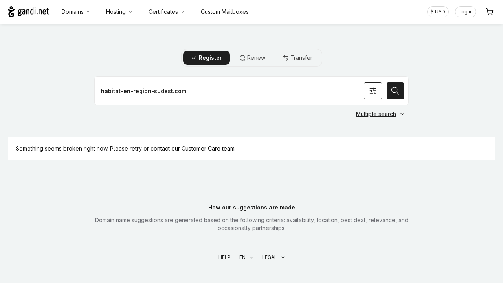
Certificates (163, 11)
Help (224, 257)
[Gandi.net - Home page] (28, 12)
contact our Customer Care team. (193, 148)
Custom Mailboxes (225, 11)
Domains (73, 11)
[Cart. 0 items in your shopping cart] (490, 12)
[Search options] (373, 90)
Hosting (116, 11)
